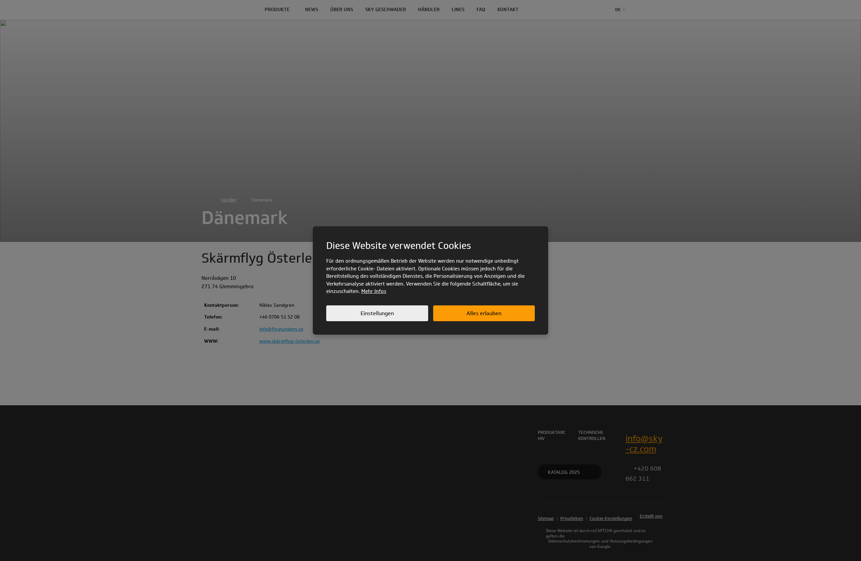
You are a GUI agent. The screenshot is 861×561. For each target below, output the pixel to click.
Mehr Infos (373, 291)
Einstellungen (377, 313)
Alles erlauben (483, 313)
